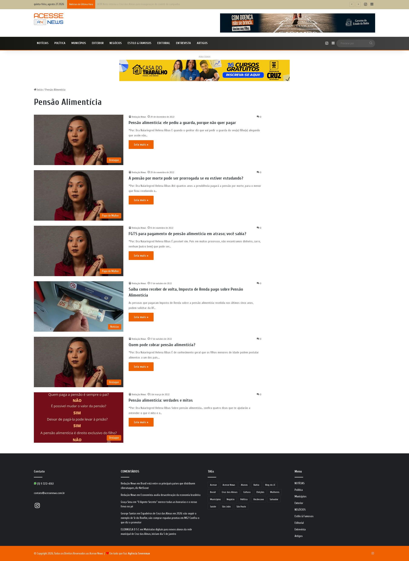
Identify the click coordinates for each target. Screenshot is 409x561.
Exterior (98, 43)
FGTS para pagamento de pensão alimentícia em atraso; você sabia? (187, 233)
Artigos (202, 43)
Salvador (274, 499)
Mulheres (274, 492)
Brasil (213, 492)
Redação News (139, 116)
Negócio (230, 499)
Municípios (78, 43)
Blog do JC (270, 484)
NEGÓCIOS (115, 43)
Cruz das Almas (229, 492)
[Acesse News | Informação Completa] (48, 19)
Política (59, 43)
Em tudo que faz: (129, 553)
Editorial (163, 43)
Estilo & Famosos (139, 43)
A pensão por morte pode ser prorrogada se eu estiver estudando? (186, 178)
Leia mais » (141, 144)
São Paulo (241, 506)
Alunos (244, 484)
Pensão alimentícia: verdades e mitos (161, 400)
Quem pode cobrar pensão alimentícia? (162, 344)
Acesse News (229, 484)
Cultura (247, 492)
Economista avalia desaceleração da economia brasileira (170, 495)
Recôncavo (258, 499)
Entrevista (183, 43)
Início (39, 89)
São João (226, 506)
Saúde (213, 506)
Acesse (213, 484)
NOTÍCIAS (42, 43)
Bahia (256, 484)
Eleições (260, 492)
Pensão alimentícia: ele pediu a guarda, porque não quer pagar (182, 122)
